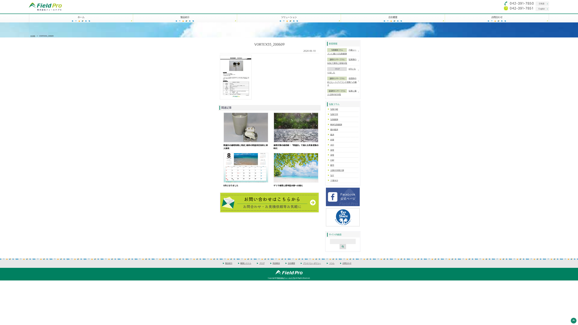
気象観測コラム (337, 50)
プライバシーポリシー (312, 263)
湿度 (332, 155)
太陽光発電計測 (337, 170)
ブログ (337, 69)
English (542, 9)
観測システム (245, 263)
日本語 (541, 3)
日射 (332, 160)
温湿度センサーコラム (337, 91)
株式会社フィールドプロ (286, 278)
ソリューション (289, 17)
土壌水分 (334, 180)
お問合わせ (497, 17)
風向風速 (334, 129)
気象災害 (334, 114)
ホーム (81, 17)
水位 (332, 145)
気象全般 (334, 109)
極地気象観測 (336, 124)
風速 (332, 134)
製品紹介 (185, 17)
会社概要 (392, 17)
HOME (32, 36)
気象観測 (334, 119)
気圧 (332, 175)
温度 (332, 150)
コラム (331, 263)
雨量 (332, 139)
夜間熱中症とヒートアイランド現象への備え (342, 81)
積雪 (332, 165)
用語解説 (276, 263)
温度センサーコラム (337, 59)
